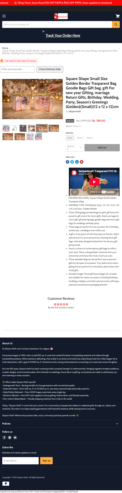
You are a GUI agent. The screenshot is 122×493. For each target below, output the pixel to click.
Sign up (46, 460)
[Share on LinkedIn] (77, 162)
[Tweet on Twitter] (72, 162)
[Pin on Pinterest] (81, 162)
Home (5, 48)
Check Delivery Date (50, 69)
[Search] (116, 24)
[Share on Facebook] (67, 162)
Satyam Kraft (75, 111)
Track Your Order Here (63, 35)
